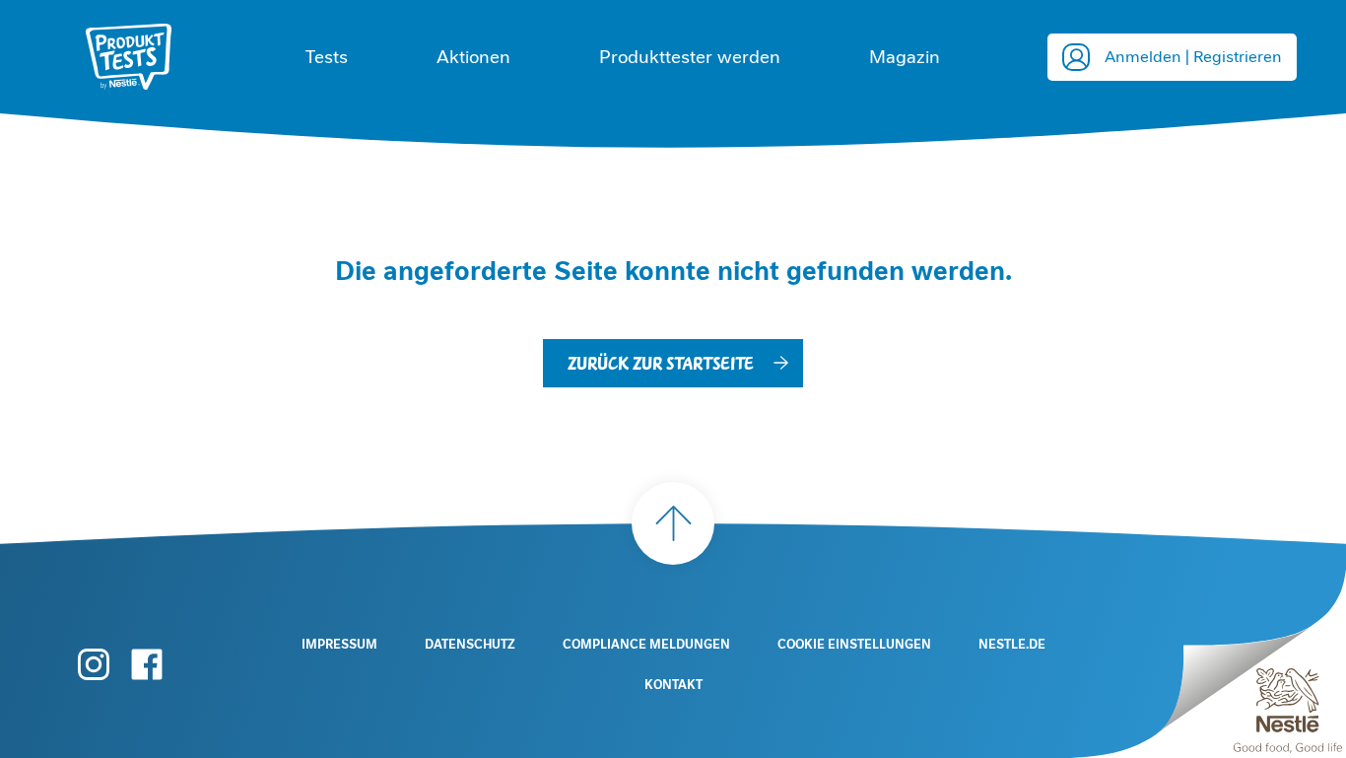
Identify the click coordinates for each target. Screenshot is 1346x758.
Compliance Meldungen (646, 645)
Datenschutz (470, 645)
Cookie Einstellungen (854, 645)
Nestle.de (1011, 645)
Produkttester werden (689, 56)
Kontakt (673, 685)
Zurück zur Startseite (661, 362)
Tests (326, 56)
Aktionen (473, 56)
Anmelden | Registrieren (1193, 56)
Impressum (339, 645)
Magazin (904, 56)
